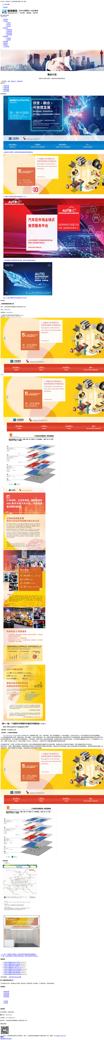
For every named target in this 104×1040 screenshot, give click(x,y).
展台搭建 (5, 41)
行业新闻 (8, 38)
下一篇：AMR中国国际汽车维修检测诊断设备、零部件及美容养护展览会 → (20, 956)
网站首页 (5, 19)
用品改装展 (9, 33)
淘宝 (17, 977)
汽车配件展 (9, 31)
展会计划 (5, 28)
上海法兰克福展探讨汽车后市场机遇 (12, 969)
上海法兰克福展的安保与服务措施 (11, 972)
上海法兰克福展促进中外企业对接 (11, 964)
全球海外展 (9, 29)
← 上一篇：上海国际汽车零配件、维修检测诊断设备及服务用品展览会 (18, 954)
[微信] (2, 1037)
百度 (10, 977)
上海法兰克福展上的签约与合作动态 (12, 974)
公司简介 (8, 22)
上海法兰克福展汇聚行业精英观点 (11, 965)
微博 (20, 977)
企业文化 (8, 24)
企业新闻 (8, 39)
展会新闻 (5, 36)
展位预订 (5, 7)
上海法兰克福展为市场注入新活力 (11, 962)
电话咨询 (9, 1038)
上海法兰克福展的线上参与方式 (11, 967)
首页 (9, 81)
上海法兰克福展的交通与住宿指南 (11, 970)
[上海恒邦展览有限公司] (20, 13)
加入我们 (8, 26)
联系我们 (5, 45)
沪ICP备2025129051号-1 (60, 1035)
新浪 (15, 977)
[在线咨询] (1, 1037)
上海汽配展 (6, 46)
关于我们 (5, 21)
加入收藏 (7, 4)
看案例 (3, 1038)
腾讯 (12, 977)
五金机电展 (9, 34)
